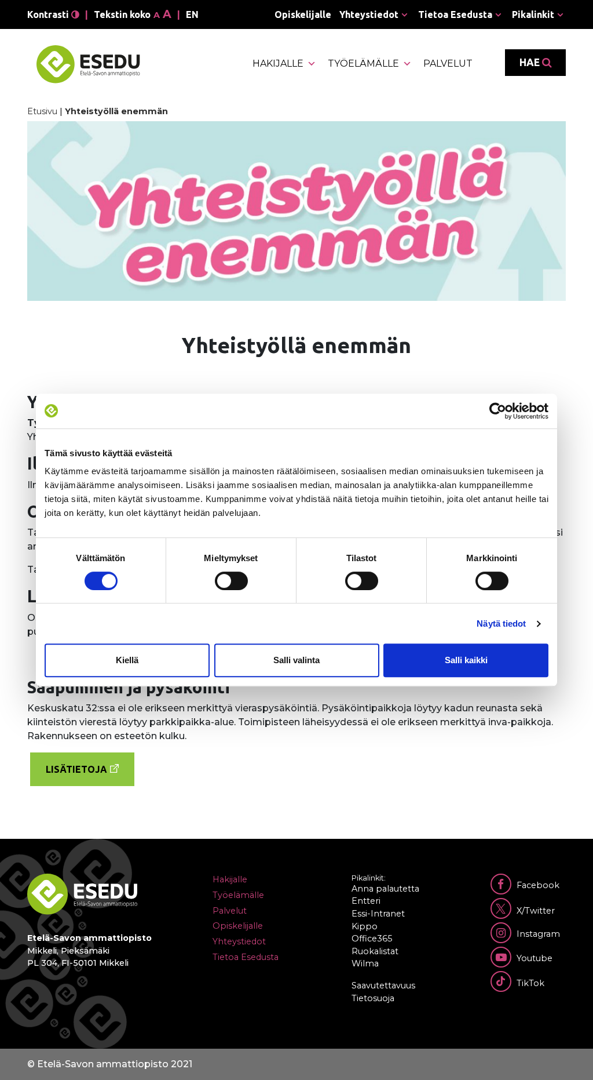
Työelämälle (363, 63)
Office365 (372, 938)
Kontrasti (49, 14)
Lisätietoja (76, 769)
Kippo (365, 926)
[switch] (231, 581)
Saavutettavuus (383, 985)
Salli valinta (296, 660)
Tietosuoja (373, 998)
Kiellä (127, 660)
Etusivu (42, 111)
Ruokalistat (375, 951)
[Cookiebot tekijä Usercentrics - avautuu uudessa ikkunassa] (497, 411)
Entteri (366, 901)
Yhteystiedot (368, 14)
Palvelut (448, 63)
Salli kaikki (466, 660)
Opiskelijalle (302, 14)
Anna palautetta (385, 888)
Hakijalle (277, 63)
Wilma (365, 963)
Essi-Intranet (378, 913)
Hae (530, 62)
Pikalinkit (533, 14)
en (192, 14)
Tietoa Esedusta (455, 14)
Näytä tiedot (501, 623)
